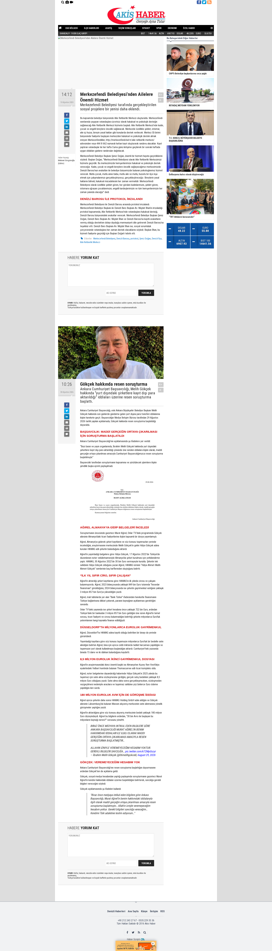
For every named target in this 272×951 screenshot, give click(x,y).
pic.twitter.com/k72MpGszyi (140, 751)
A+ (160, 94)
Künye (144, 911)
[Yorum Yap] (66, 144)
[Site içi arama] (62, 2)
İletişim (154, 911)
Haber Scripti (133, 939)
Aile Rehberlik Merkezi (90, 242)
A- (160, 100)
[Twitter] (66, 121)
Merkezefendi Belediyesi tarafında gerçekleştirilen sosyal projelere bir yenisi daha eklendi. (118, 107)
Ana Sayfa (133, 911)
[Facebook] (66, 115)
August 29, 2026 (146, 755)
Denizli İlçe (157, 238)
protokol (134, 238)
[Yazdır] (66, 138)
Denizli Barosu (122, 238)
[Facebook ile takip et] (199, 2)
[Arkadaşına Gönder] (66, 132)
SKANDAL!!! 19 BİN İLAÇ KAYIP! (73, 33)
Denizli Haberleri (116, 911)
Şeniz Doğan (145, 238)
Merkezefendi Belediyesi (104, 238)
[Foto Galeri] (67, 2)
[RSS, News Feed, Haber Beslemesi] (209, 2)
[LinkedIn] (66, 126)
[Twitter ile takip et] (204, 2)
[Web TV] (71, 2)
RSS (162, 911)
